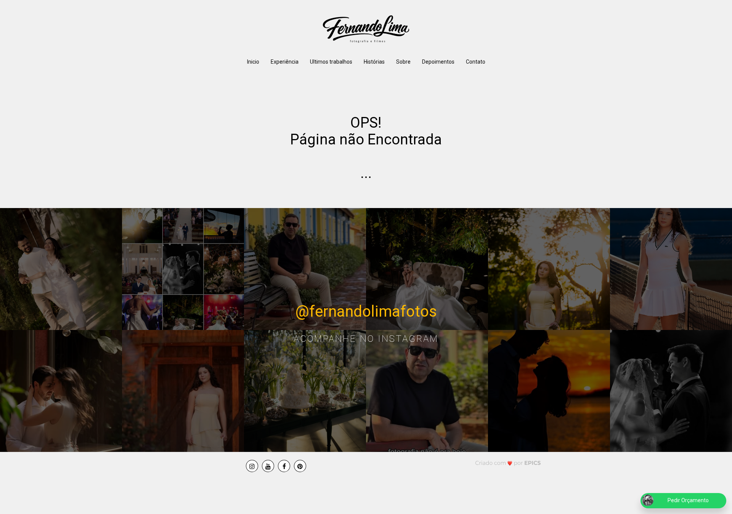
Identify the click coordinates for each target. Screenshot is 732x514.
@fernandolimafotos (366, 311)
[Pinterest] (300, 466)
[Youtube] (268, 466)
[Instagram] (252, 466)
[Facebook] (284, 466)
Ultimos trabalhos (331, 62)
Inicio (253, 62)
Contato (475, 62)
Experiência (285, 62)
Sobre (403, 62)
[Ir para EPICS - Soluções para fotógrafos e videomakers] (508, 463)
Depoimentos (438, 62)
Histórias (374, 62)
